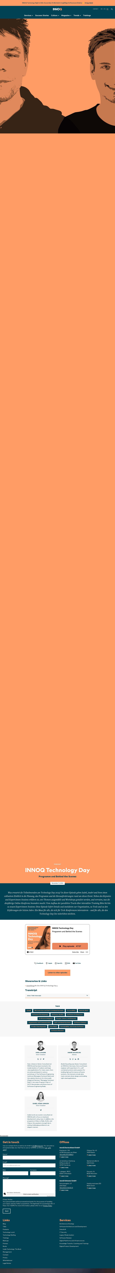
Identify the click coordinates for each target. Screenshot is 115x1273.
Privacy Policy (47, 1205)
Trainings (87, 15)
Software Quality (58, 1014)
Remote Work (83, 1010)
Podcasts (6, 1229)
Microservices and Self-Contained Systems (49, 1010)
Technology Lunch (9, 1232)
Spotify (59, 963)
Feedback (40, 963)
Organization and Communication (40, 1022)
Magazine (65, 15)
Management (7, 1252)
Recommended (4, 1135)
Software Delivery (80, 1022)
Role (4, 1170)
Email (8, 1162)
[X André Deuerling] (70, 1059)
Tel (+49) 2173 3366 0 (66, 1154)
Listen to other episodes (57, 973)
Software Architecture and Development (73, 1226)
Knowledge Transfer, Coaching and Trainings (74, 1243)
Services (27, 15)
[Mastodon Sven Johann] (40, 1059)
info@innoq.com (37, 1145)
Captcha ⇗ (51, 1196)
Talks (4, 1226)
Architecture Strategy (67, 1224)
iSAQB (29, 1010)
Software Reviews (57, 1030)
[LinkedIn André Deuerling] (75, 1059)
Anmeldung (30, 986)
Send (6, 1211)
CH (104, 9)
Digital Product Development (69, 1246)
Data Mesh (53, 1026)
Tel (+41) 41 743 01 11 (66, 1187)
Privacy (5, 1257)
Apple (50, 963)
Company (33, 1170)
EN (107, 9)
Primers (5, 1243)
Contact (95, 9)
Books (5, 1246)
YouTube (78, 963)
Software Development (40, 1014)
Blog (4, 1224)
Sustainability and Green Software (72, 1026)
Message (9, 1178)
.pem (4, 1149)
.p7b (49, 1147)
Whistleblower (7, 1260)
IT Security (63, 1232)
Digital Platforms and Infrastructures (72, 1240)
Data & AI (63, 1229)
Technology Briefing (9, 1235)
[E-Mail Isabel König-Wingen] (40, 1110)
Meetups (6, 1240)
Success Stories (42, 15)
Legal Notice (7, 1263)
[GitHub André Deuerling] (78, 1059)
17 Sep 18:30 (89, 3)
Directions (64, 1157)
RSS (68, 963)
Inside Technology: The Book (12, 1249)
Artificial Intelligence (46, 1018)
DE (101, 9)
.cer (46, 1147)
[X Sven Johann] (38, 1059)
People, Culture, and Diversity (66, 1018)
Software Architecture (75, 1014)
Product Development (38, 1026)
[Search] (112, 9)
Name (8, 1154)
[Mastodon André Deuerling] (73, 1059)
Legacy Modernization (67, 1235)
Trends (76, 15)
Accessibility (71, 1010)
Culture (54, 15)
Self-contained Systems (62, 1022)
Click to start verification (31, 1194)
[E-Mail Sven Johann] (43, 1059)
